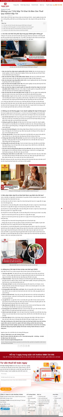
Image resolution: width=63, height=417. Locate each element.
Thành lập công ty (25, 5)
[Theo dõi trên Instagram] (48, 0)
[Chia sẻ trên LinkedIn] (29, 346)
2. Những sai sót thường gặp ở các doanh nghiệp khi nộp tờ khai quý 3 (18, 26)
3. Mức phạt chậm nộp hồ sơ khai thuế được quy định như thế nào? (17, 28)
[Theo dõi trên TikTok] (56, 406)
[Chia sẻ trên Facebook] (19, 346)
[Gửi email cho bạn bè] (24, 346)
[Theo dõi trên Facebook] (47, 0)
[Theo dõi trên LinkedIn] (59, 406)
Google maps (9, 398)
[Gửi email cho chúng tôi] (51, 0)
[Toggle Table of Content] (43, 23)
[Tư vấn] (61, 208)
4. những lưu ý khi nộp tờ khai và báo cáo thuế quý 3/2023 (15, 30)
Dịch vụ (42, 5)
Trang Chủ (16, 5)
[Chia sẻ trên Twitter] (21, 346)
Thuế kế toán (34, 5)
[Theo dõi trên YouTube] (54, 408)
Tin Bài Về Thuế (5, 9)
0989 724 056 (7, 404)
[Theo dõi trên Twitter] (50, 0)
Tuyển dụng (49, 5)
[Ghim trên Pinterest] (26, 346)
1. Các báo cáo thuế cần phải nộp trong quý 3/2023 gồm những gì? (17, 25)
